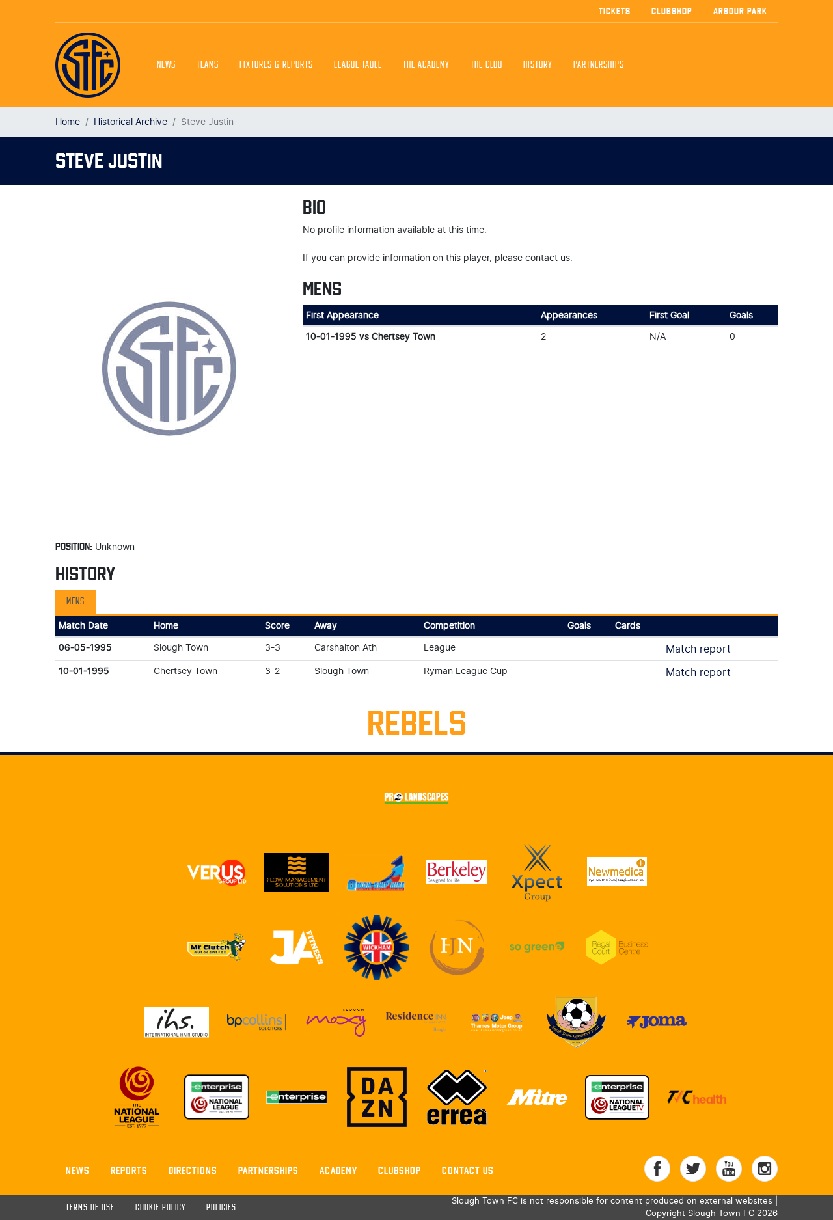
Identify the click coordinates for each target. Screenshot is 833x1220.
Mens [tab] (75, 601)
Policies (221, 1208)
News (166, 65)
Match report (698, 649)
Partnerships (268, 1170)
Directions (193, 1170)
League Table (358, 65)
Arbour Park (740, 11)
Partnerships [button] (598, 65)
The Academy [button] (426, 65)
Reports (129, 1170)
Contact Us (468, 1170)
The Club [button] (486, 65)
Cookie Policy (160, 1208)
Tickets (615, 11)
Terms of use (90, 1208)
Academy (338, 1170)
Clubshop (671, 11)
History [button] (538, 65)
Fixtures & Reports (276, 65)
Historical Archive (130, 122)
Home (67, 122)
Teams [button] (208, 65)
